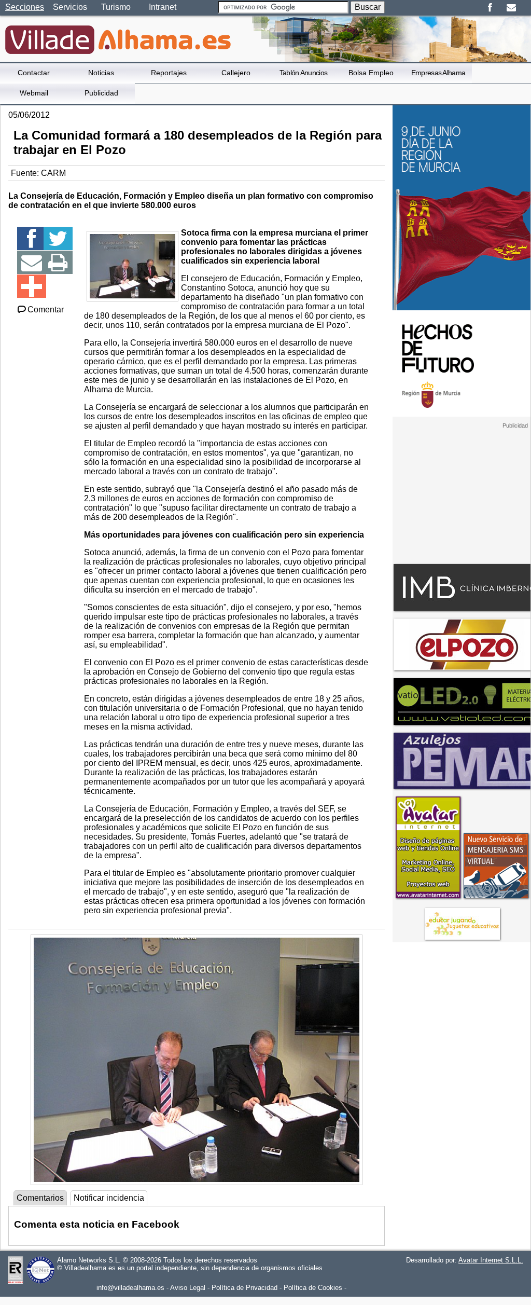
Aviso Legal (187, 1288)
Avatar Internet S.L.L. (490, 1260)
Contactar (34, 72)
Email (511, 8)
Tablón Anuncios (304, 72)
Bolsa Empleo (371, 72)
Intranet (162, 7)
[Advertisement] (461, 494)
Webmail (34, 93)
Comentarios (40, 1197)
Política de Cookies (313, 1288)
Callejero (235, 72)
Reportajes (169, 72)
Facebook (489, 8)
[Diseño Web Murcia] (427, 898)
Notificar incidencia (109, 1197)
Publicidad (101, 93)
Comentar (45, 309)
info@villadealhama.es (130, 1288)
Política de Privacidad (244, 1288)
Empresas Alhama (438, 72)
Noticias (101, 72)
